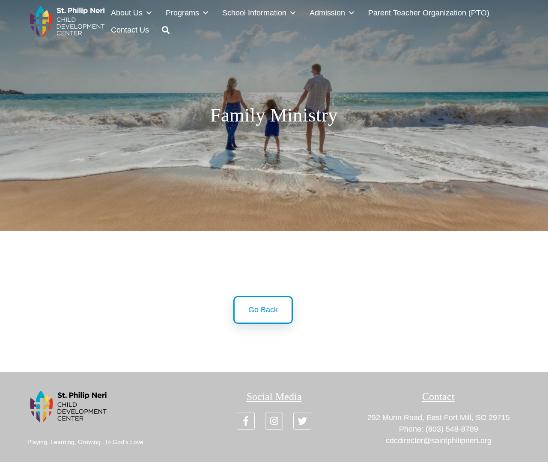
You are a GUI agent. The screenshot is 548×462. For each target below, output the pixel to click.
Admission (327, 13)
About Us (127, 13)
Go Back (263, 309)
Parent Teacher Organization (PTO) (428, 13)
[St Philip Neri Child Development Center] (69, 21)
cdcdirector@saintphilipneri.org (438, 440)
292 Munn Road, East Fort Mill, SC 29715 (438, 417)
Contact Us (130, 30)
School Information (254, 13)
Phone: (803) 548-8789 (438, 429)
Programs (182, 13)
